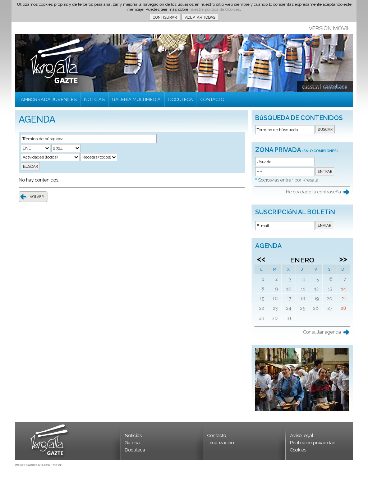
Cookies (298, 450)
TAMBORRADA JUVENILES (48, 99)
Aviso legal (301, 435)
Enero (302, 260)
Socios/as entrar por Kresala (288, 180)
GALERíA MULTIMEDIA (136, 99)
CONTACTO (212, 99)
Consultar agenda (322, 332)
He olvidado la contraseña (313, 191)
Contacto (216, 435)
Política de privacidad (313, 442)
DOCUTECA (180, 99)
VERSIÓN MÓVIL (329, 28)
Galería (132, 442)
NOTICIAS (94, 99)
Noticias (133, 435)
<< (261, 258)
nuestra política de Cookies (214, 9)
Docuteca (135, 450)
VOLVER (36, 196)
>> (343, 258)
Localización (220, 442)
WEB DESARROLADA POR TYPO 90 (38, 465)
